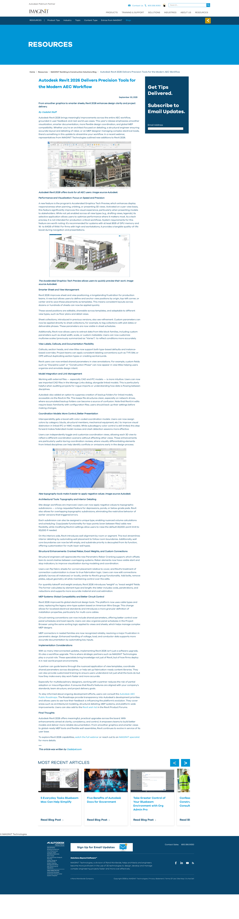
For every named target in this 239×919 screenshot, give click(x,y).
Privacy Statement (156, 878)
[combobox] (190, 5)
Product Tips (53, 20)
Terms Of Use (170, 878)
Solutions (154, 12)
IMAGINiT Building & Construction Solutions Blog (74, 72)
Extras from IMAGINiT (111, 20)
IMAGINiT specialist (129, 737)
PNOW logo (164, 5)
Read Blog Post (51, 819)
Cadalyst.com (74, 749)
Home (32, 72)
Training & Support (133, 12)
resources (35, 20)
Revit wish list (90, 707)
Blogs (128, 20)
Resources (201, 12)
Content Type (90, 20)
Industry (67, 20)
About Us (185, 12)
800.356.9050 (187, 845)
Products (112, 12)
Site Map (180, 878)
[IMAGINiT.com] (39, 12)
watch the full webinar (87, 737)
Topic (77, 20)
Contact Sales (172, 845)
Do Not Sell (189, 878)
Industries (170, 12)
